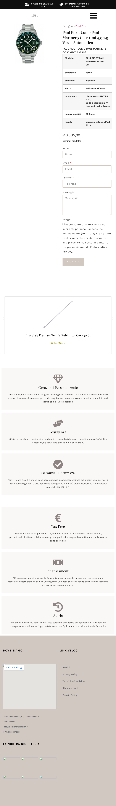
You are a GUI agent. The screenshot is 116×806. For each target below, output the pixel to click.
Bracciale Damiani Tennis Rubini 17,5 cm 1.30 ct (58, 335)
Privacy (67, 220)
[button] (3, 318)
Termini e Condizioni (74, 681)
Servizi (66, 667)
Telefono (67, 177)
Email (66, 163)
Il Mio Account (70, 688)
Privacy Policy (70, 674)
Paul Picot (81, 26)
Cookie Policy (70, 695)
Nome (66, 148)
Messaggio (68, 192)
